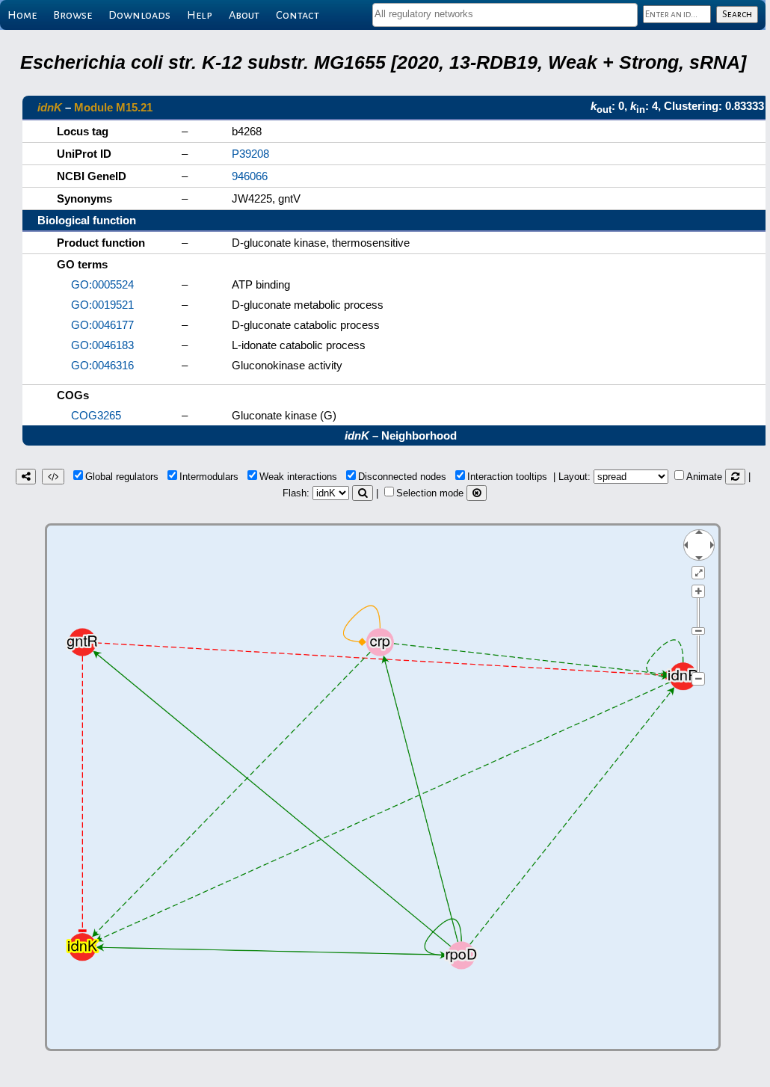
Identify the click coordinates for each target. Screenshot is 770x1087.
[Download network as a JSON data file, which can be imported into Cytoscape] (53, 476)
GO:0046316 (102, 365)
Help (199, 15)
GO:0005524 (102, 284)
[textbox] (505, 13)
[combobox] (505, 15)
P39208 (250, 153)
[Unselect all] (476, 493)
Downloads (139, 15)
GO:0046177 (102, 324)
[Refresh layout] (735, 476)
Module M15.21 (113, 107)
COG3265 (96, 415)
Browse (72, 15)
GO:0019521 (102, 304)
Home (22, 15)
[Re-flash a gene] (362, 493)
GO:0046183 (102, 345)
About (244, 15)
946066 (250, 176)
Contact (297, 15)
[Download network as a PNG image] (26, 476)
